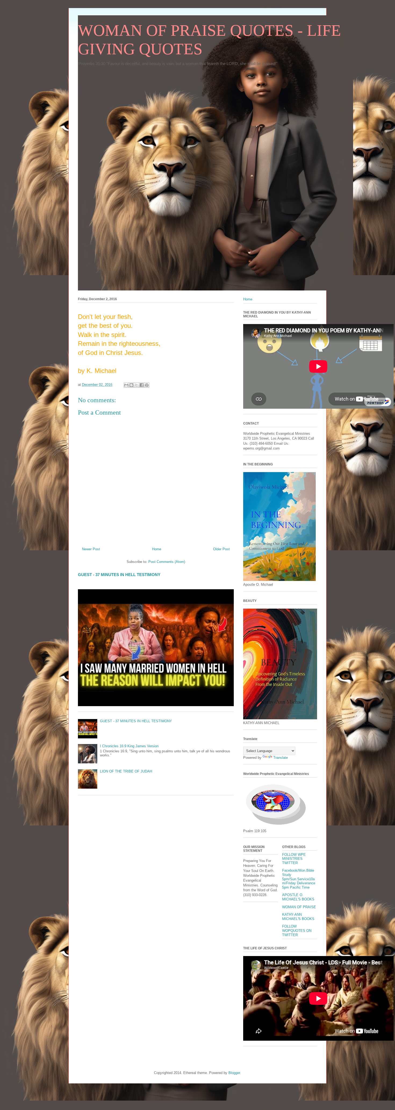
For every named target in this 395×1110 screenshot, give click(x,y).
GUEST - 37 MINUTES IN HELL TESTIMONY (119, 574)
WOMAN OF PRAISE (299, 907)
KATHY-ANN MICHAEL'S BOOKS (298, 917)
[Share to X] (136, 385)
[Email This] (126, 385)
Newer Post (91, 549)
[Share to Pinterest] (146, 385)
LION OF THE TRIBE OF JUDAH (126, 771)
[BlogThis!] (131, 385)
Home (156, 549)
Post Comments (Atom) (166, 562)
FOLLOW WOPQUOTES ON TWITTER (296, 930)
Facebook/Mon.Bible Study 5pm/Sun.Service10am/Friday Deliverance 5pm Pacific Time (298, 878)
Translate (280, 758)
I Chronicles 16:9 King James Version (129, 746)
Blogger (234, 1073)
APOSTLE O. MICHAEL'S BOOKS (298, 897)
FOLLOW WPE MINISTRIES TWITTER (294, 859)
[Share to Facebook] (141, 385)
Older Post (221, 549)
